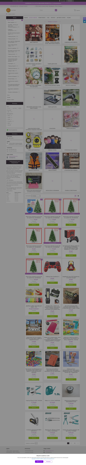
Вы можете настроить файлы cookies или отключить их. (42, 458)
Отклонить (48, 461)
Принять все (39, 461)
